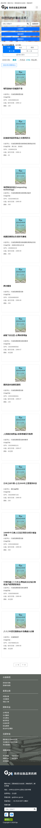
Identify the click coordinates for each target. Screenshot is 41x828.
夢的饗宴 (7, 286)
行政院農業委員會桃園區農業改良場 (23, 242)
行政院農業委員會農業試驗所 (21, 193)
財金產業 (6, 726)
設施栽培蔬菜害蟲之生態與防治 (16, 138)
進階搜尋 (35, 24)
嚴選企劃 (6, 691)
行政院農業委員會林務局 (19, 341)
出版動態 (6, 677)
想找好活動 (6, 683)
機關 (32, 47)
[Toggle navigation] (36, 7)
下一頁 (24, 665)
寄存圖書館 (6, 745)
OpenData (15, 756)
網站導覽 (3, 3)
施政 (20, 47)
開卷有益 (6, 707)
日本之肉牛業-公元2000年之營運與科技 (20, 483)
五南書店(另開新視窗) (10, 742)
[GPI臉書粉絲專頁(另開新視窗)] (6, 814)
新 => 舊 (11, 51)
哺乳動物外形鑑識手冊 (13, 89)
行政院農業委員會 (17, 94)
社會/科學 (6, 723)
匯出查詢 (21, 54)
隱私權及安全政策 (20, 3)
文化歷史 (6, 718)
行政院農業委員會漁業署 (19, 588)
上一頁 (17, 665)
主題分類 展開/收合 (9, 65)
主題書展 (6, 699)
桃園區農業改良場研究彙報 (14, 237)
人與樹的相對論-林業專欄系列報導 (18, 434)
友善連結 (6, 761)
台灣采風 (6, 712)
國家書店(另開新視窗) (10, 739)
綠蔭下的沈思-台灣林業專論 (15, 335)
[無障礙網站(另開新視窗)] (8, 819)
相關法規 (6, 758)
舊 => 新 (29, 51)
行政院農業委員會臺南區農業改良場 (23, 143)
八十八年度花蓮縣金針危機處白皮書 (18, 631)
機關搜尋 (20, 39)
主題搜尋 (20, 29)
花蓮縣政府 (15, 637)
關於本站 (10, 3)
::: (4, 769)
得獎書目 (15, 758)
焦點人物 (6, 701)
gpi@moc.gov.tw (17, 797)
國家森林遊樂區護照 (12, 385)
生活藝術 (6, 715)
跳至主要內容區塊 (5, 1)
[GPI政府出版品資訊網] (14, 7)
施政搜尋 (20, 34)
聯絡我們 (29, 3)
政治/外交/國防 (8, 728)
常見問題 (6, 756)
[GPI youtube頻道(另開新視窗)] (12, 814)
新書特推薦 (6, 685)
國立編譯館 (15, 489)
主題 (8, 47)
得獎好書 (6, 696)
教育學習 (6, 720)
